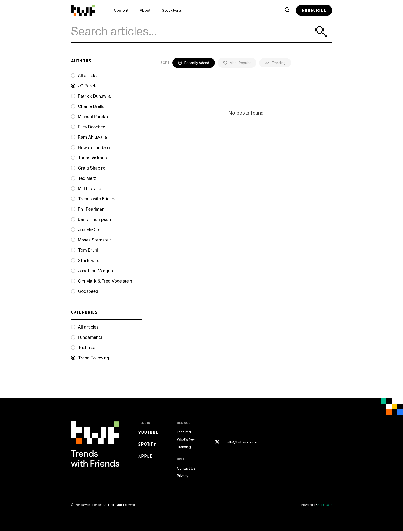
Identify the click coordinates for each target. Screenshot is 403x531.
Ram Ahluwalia (92, 137)
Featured (184, 432)
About (145, 10)
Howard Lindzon (94, 147)
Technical (87, 347)
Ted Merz (87, 178)
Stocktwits (172, 10)
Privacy (182, 476)
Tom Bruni (88, 250)
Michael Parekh (93, 116)
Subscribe (314, 10)
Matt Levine (89, 188)
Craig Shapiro (91, 167)
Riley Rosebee (91, 126)
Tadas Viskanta (93, 157)
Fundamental (91, 337)
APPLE (145, 456)
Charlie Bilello (91, 106)
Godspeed (88, 291)
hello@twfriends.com (242, 442)
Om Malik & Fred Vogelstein (105, 280)
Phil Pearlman (91, 209)
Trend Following (93, 357)
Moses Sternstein (95, 239)
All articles (88, 75)
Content (121, 10)
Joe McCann (90, 229)
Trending (184, 447)
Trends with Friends (97, 198)
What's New (186, 439)
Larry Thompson (94, 219)
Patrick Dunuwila (94, 96)
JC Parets (87, 85)
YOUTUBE (148, 432)
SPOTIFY (147, 444)
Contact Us (186, 468)
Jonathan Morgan (95, 270)
